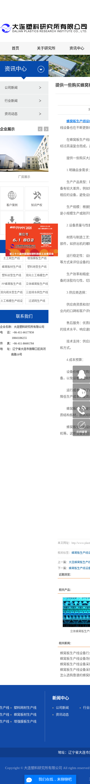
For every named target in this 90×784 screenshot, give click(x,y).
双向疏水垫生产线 (11, 292)
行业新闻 (11, 100)
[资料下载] (12, 222)
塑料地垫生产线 (37, 266)
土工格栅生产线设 (11, 301)
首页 (15, 48)
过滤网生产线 (37, 301)
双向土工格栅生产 (37, 275)
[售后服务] (36, 222)
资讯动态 (11, 114)
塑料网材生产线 (25, 707)
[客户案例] (12, 198)
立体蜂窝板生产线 (37, 284)
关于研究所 (46, 48)
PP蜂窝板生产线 (11, 284)
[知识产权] (36, 198)
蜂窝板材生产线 (11, 266)
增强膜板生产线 (25, 721)
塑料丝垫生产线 (11, 275)
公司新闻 (11, 87)
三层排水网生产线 (37, 292)
